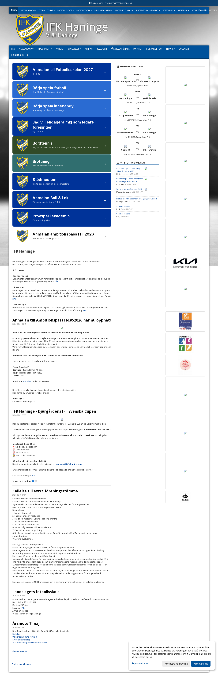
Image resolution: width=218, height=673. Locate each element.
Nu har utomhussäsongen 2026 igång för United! (136, 199)
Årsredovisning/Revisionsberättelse (30, 642)
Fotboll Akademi (27, 10)
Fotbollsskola (83, 10)
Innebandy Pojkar (102, 10)
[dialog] (172, 655)
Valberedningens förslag (24, 636)
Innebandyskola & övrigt (147, 10)
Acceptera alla (201, 663)
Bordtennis (168, 10)
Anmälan (27, 381)
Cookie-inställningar (21, 664)
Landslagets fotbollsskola (36, 591)
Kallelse (16, 633)
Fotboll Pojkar (46, 10)
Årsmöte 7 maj (25, 623)
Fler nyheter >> (19, 651)
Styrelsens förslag (21, 639)
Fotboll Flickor (64, 10)
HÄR (57, 281)
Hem (14, 10)
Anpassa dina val (140, 663)
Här (33, 475)
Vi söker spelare (123, 206)
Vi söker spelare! (123, 214)
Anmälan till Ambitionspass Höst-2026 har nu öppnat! (61, 320)
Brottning (182, 10)
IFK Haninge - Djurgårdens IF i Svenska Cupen (54, 411)
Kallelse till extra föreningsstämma (45, 491)
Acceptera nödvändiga (176, 663)
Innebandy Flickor (123, 10)
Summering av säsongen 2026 (129, 189)
